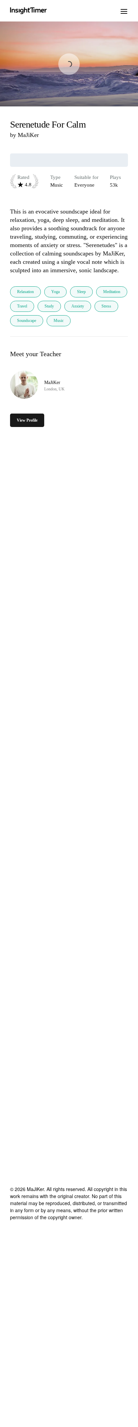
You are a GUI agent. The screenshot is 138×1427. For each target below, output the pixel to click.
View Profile (27, 420)
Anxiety (77, 306)
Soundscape (26, 320)
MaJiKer (28, 135)
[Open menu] (124, 10)
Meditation (111, 291)
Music (59, 320)
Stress (106, 306)
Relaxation (25, 291)
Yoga (55, 291)
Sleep (81, 291)
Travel (22, 306)
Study (49, 306)
